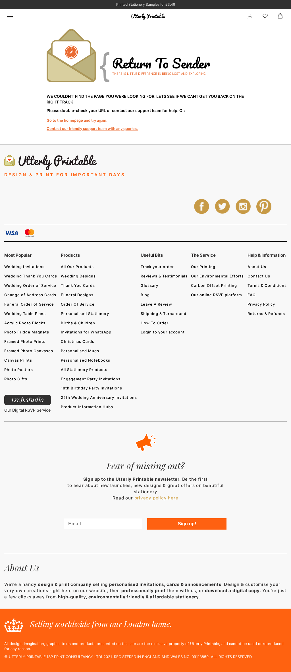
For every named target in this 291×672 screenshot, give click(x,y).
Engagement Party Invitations (90, 379)
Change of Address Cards (30, 295)
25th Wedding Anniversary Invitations (99, 397)
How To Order (155, 323)
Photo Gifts (15, 379)
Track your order (157, 266)
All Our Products (77, 266)
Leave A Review (156, 304)
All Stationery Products (84, 369)
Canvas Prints (18, 360)
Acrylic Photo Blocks (24, 323)
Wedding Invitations (24, 266)
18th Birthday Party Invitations (91, 388)
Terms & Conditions (267, 285)
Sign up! (187, 523)
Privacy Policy (261, 304)
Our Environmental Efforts (217, 276)
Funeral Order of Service (29, 304)
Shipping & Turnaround (163, 313)
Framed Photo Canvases (28, 351)
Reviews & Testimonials (164, 276)
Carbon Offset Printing (214, 285)
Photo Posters (18, 369)
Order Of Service (78, 304)
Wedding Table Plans (25, 313)
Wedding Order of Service (30, 285)
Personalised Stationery (85, 313)
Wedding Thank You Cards (30, 276)
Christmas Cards (77, 341)
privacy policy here (156, 498)
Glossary (149, 285)
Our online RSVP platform (216, 295)
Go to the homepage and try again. (77, 120)
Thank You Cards (78, 285)
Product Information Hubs (87, 407)
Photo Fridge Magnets (26, 332)
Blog (145, 295)
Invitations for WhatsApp (86, 332)
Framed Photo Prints (24, 341)
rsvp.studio (27, 399)
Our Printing (203, 266)
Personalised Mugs (80, 351)
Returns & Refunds (266, 313)
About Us (257, 266)
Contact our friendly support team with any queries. (92, 128)
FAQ (252, 295)
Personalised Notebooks (85, 360)
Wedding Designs (78, 276)
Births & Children (78, 323)
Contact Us (259, 276)
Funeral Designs (77, 295)
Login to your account (163, 332)
